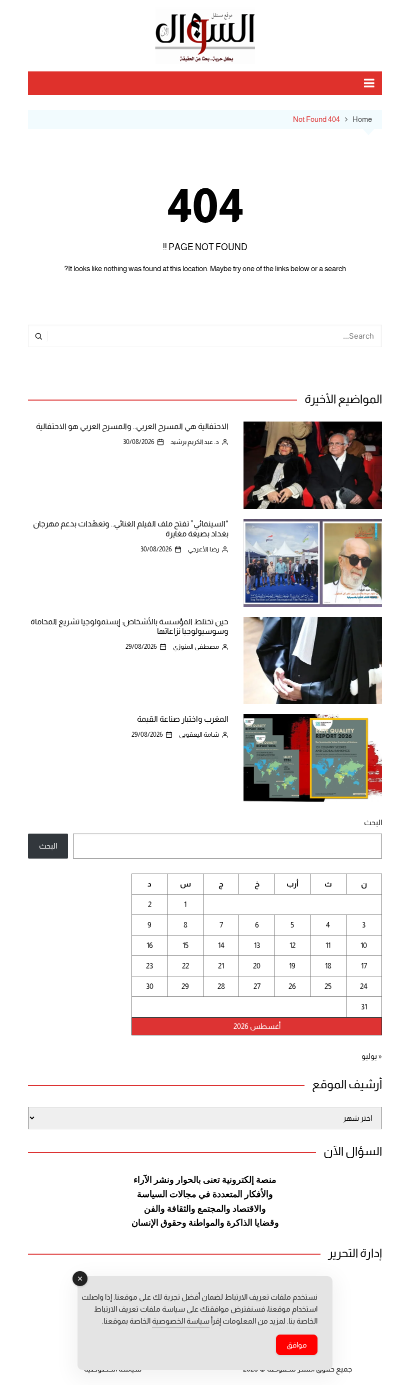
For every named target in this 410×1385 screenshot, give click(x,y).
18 (328, 965)
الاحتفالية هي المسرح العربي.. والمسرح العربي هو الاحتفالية (132, 426)
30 (150, 986)
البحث (373, 822)
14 (221, 945)
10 (363, 945)
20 (256, 965)
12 (293, 945)
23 (149, 965)
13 (257, 945)
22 (185, 965)
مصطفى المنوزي (196, 646)
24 (364, 986)
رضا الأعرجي (203, 549)
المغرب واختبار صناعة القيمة (182, 719)
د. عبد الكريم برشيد (194, 442)
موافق (296, 1345)
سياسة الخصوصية (181, 1321)
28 (221, 986)
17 (364, 965)
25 (328, 986)
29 (185, 986)
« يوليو (372, 1056)
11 (328, 945)
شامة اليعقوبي (199, 734)
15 (185, 945)
